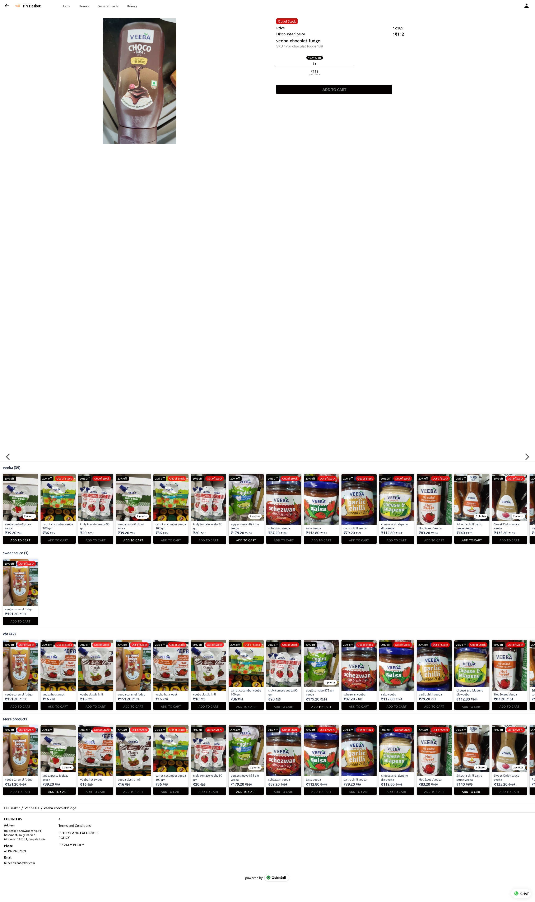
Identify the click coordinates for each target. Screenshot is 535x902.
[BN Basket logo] (18, 6)
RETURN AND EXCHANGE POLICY (78, 835)
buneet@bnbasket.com (19, 863)
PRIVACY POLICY (71, 845)
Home (65, 6)
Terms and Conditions (75, 825)
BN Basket (32, 6)
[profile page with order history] (526, 6)
